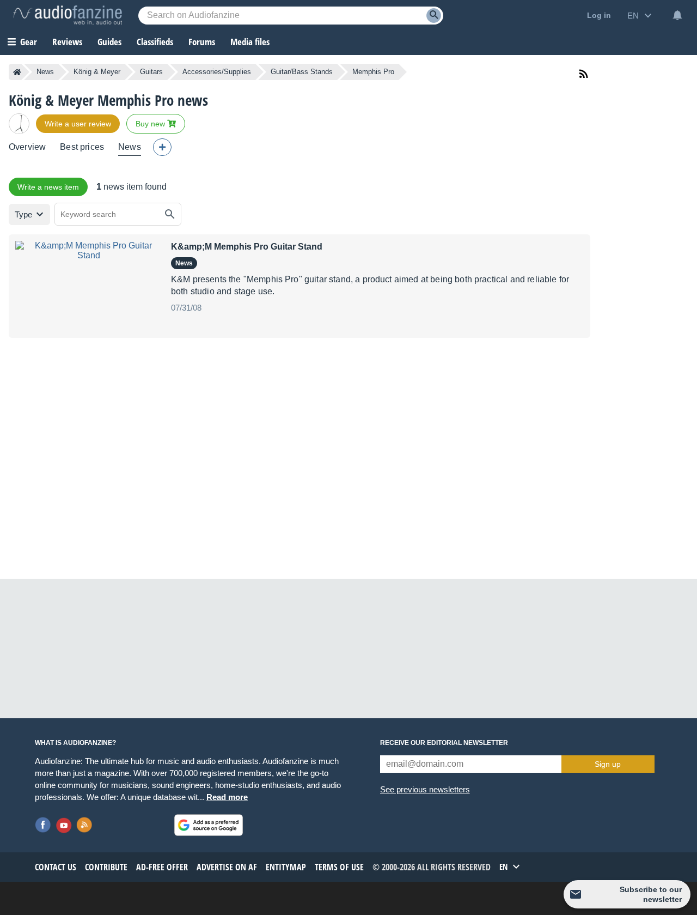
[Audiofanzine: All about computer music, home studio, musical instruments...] (67, 15)
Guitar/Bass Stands (302, 72)
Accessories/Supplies (216, 72)
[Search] (433, 15)
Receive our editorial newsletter (444, 743)
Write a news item (48, 187)
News (45, 72)
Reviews (67, 41)
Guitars (151, 72)
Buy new (151, 123)
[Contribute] (162, 147)
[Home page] (17, 72)
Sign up (608, 764)
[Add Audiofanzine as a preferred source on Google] (208, 825)
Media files (250, 41)
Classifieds (155, 41)
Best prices (82, 147)
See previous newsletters (425, 789)
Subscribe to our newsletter (651, 894)
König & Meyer (97, 72)
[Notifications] (677, 15)
